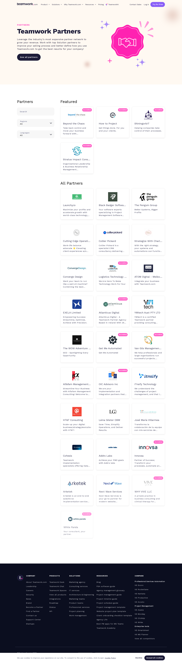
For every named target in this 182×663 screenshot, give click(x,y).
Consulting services (78, 586)
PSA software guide (106, 586)
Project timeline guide (107, 599)
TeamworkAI (113, 4)
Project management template (111, 607)
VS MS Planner (141, 634)
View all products (57, 595)
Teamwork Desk (56, 582)
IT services (74, 590)
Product (44, 4)
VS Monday (140, 614)
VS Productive (141, 598)
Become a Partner (34, 607)
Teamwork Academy (106, 628)
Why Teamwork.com (72, 4)
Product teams (76, 603)
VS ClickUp (140, 618)
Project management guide (109, 595)
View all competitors (145, 639)
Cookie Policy (110, 658)
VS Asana (139, 610)
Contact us (31, 615)
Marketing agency (77, 582)
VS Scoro (139, 585)
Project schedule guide (107, 603)
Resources (89, 4)
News (28, 599)
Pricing (101, 4)
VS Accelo (139, 602)
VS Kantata (140, 594)
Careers (29, 590)
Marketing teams (77, 599)
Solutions (56, 4)
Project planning (76, 611)
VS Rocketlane (141, 589)
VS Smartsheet (142, 630)
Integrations (55, 599)
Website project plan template (111, 611)
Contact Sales (135, 4)
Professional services (79, 607)
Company (30, 576)
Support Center (33, 620)
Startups (30, 624)
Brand (29, 603)
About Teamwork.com (36, 582)
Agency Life (102, 620)
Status (52, 607)
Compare (139, 576)
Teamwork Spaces (58, 590)
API (50, 611)
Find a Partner (32, 611)
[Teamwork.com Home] (27, 4)
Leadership (31, 586)
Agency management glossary (111, 590)
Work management (78, 615)
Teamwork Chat (56, 586)
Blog (99, 582)
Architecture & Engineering (81, 595)
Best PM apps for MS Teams (110, 624)
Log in (146, 4)
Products (54, 576)
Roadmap (53, 603)
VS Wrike (139, 622)
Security (30, 595)
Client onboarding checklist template (114, 615)
